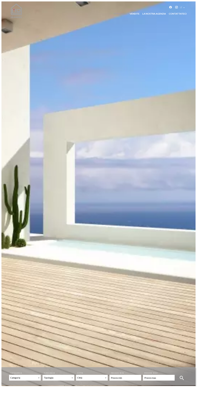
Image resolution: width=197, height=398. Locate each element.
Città (80, 373)
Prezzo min (117, 373)
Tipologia (49, 373)
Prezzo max (151, 373)
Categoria (16, 373)
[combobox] (25, 378)
